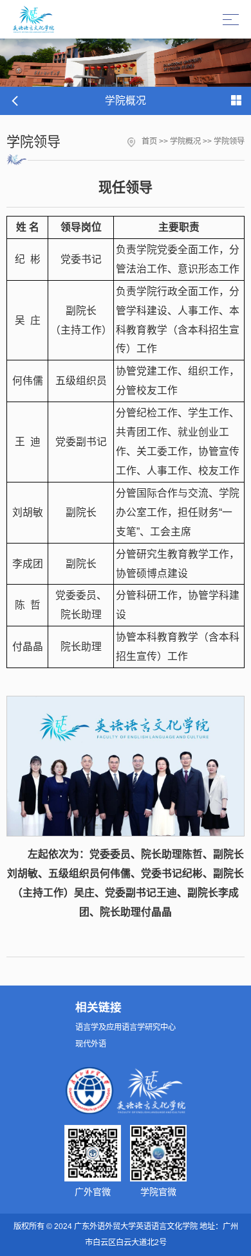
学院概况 (185, 141)
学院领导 (229, 141)
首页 (149, 141)
